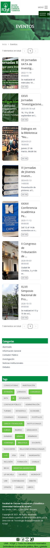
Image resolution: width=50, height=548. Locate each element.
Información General (11, 351)
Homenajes (8, 443)
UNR (5, 481)
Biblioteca (22, 443)
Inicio (4, 44)
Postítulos (37, 417)
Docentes (36, 443)
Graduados (32, 430)
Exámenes (8, 436)
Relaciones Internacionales (32, 449)
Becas (6, 468)
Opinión (7, 487)
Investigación (8, 359)
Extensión (8, 392)
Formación (22, 462)
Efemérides (32, 436)
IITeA (14, 455)
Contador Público (10, 355)
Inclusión (8, 462)
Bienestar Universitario (24, 468)
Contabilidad (18, 481)
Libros (30, 487)
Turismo (7, 411)
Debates (6, 367)
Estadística (21, 411)
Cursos (7, 430)
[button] (44, 14)
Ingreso (18, 430)
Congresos (35, 392)
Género (20, 436)
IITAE (22, 455)
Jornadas (21, 392)
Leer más (24, 87)
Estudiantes (24, 398)
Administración (32, 404)
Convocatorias (11, 385)
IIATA (6, 398)
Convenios (8, 417)
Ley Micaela (9, 474)
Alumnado (7, 347)
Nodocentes (9, 449)
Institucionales (34, 423)
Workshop (35, 474)
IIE (13, 398)
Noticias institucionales (12, 363)
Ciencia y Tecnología (13, 423)
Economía (34, 411)
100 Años (22, 474)
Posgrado (22, 417)
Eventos (13, 44)
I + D (5, 455)
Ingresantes (34, 455)
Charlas (35, 462)
